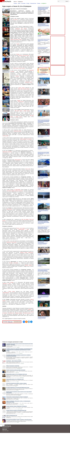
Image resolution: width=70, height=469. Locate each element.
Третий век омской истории (16, 39)
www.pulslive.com (6, 121)
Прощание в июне (6, 283)
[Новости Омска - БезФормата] (5, 1)
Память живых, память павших (19, 68)
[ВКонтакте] (24, 322)
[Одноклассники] (26, 322)
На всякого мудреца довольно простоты (15, 190)
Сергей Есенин (21, 101)
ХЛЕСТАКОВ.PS (6, 292)
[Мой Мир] (31, 322)
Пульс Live (10, 321)
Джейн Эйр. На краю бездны (23, 88)
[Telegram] (29, 322)
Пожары (38, 3)
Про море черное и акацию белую (22, 110)
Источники (23, 3)
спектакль (20, 55)
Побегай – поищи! (28, 265)
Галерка (17, 54)
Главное (15, 3)
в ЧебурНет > (44, 3)
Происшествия (33, 3)
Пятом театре (12, 291)
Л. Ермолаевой (17, 189)
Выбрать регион (4, 429)
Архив (19, 3)
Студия (17, 43)
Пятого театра (21, 87)
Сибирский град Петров (20, 28)
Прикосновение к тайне (24, 229)
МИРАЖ (29, 309)
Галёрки (18, 100)
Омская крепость (18, 159)
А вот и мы (28, 168)
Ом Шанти (15, 19)
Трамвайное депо (28, 82)
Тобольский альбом (17, 131)
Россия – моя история (21, 228)
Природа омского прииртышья (26, 252)
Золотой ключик (26, 55)
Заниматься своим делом (11, 242)
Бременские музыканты (7, 151)
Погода (27, 3)
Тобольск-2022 (5, 135)
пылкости (17, 76)
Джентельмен (9, 209)
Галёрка (11, 282)
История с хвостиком (13, 262)
